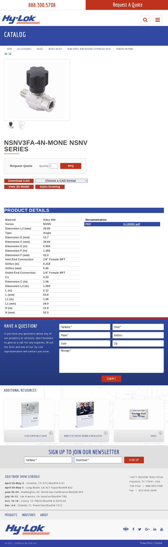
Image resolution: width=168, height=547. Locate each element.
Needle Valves (55, 49)
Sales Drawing (50, 186)
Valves (40, 49)
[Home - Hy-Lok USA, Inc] (21, 19)
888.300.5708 (42, 5)
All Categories (24, 49)
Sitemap (158, 543)
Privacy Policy (146, 543)
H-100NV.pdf (131, 224)
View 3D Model (19, 186)
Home (9, 49)
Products (11, 515)
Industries (28, 515)
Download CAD (19, 180)
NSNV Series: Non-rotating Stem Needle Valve (89, 49)
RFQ (71, 165)
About (44, 515)
